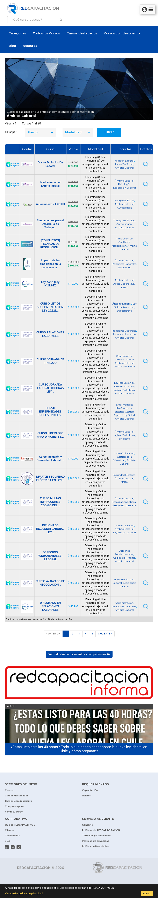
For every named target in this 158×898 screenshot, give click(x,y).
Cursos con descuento (122, 33)
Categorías (17, 33)
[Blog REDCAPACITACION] (79, 683)
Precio (33, 132)
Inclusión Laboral (124, 160)
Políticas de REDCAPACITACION (101, 830)
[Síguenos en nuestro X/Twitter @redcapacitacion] (18, 847)
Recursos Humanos (124, 334)
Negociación (119, 245)
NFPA (124, 482)
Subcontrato (124, 310)
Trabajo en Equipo (124, 220)
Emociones (124, 267)
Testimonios (12, 835)
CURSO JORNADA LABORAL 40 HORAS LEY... (50, 388)
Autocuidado (124, 207)
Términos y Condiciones (96, 835)
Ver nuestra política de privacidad (24, 893)
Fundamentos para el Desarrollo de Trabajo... (50, 224)
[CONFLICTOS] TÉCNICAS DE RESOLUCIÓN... (50, 244)
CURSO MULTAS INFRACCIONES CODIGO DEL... (50, 502)
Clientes (9, 830)
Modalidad (73, 132)
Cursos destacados (82, 33)
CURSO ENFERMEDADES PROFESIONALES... (50, 412)
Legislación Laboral (124, 187)
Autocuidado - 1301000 (50, 204)
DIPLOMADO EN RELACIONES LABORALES (50, 606)
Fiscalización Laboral (124, 501)
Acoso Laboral (121, 283)
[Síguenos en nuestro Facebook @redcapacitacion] (13, 847)
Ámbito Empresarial (124, 505)
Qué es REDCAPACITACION (21, 824)
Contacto (87, 824)
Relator (86, 795)
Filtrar (109, 132)
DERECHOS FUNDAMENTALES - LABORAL (50, 556)
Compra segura (14, 806)
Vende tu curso (14, 811)
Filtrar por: (11, 132)
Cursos (9, 790)
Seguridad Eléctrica (124, 474)
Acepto (147, 893)
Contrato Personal (124, 366)
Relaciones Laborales (124, 263)
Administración (124, 602)
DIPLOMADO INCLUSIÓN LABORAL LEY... (50, 529)
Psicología (124, 184)
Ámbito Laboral (124, 167)
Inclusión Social (124, 164)
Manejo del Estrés (124, 200)
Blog (12, 46)
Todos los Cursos (46, 33)
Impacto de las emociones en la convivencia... (50, 264)
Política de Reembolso (95, 846)
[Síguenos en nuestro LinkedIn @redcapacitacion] (7, 847)
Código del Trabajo (124, 557)
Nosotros (30, 46)
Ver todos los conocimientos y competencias (77, 654)
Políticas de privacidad (95, 840)
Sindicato (124, 438)
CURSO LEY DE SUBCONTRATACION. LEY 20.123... (50, 307)
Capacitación (90, 790)
